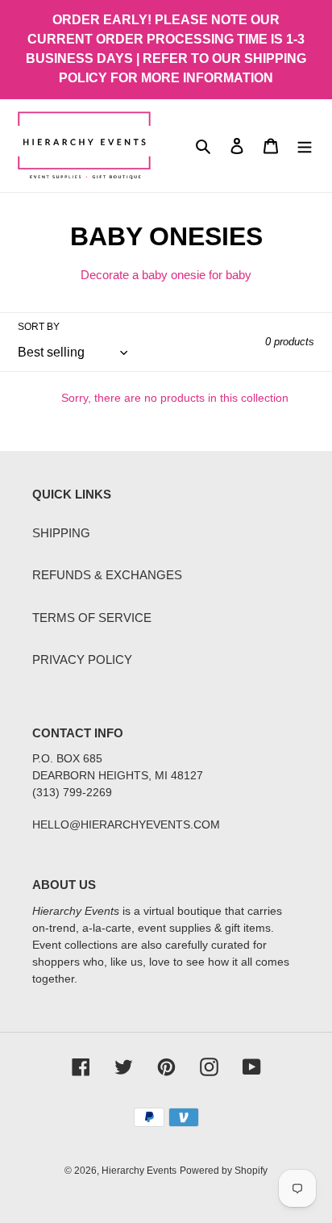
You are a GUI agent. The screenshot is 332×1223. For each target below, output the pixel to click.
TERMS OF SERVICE (91, 617)
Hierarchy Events (139, 1170)
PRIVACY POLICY (82, 659)
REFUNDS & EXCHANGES (107, 575)
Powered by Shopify (224, 1170)
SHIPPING (61, 533)
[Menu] (305, 145)
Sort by (39, 326)
